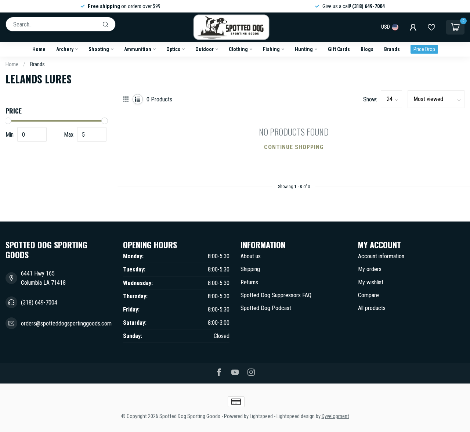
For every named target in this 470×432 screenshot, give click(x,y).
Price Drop (424, 49)
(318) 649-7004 (39, 302)
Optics (173, 49)
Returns (249, 282)
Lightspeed (261, 416)
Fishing (271, 49)
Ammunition (137, 49)
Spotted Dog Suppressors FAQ (276, 295)
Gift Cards (339, 49)
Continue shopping (294, 147)
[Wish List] (431, 27)
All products (372, 308)
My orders (370, 269)
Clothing (238, 49)
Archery (64, 49)
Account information (381, 256)
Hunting (304, 49)
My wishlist (370, 282)
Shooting (98, 49)
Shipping (250, 269)
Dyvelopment (335, 416)
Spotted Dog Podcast (266, 308)
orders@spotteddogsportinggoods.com (66, 323)
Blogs (367, 49)
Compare (368, 295)
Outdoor (204, 49)
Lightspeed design (295, 416)
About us (251, 256)
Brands (392, 49)
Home (39, 49)
